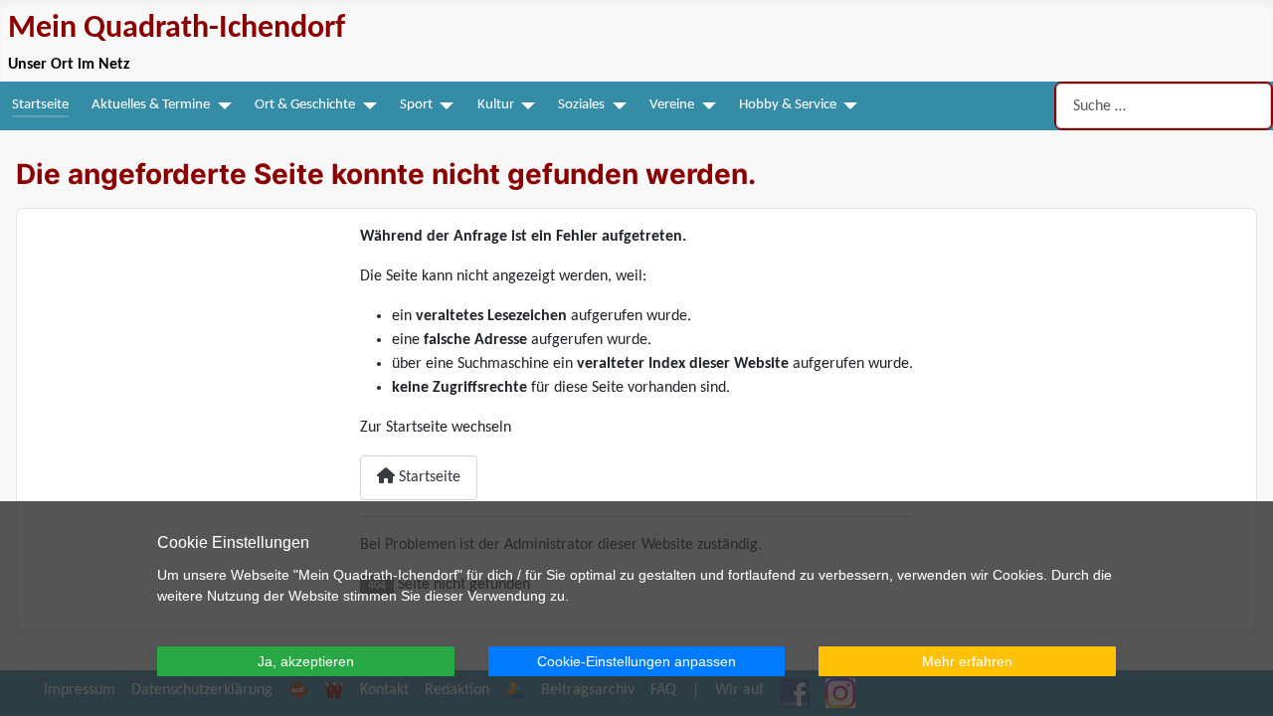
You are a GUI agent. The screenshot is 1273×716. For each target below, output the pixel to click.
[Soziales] (616, 105)
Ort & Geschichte (305, 104)
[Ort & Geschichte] (366, 105)
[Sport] (444, 105)
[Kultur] (525, 105)
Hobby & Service (787, 104)
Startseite (40, 104)
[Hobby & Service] (847, 105)
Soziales (581, 104)
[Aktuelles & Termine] (221, 105)
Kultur (495, 104)
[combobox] (1163, 106)
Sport (416, 104)
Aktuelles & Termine (150, 104)
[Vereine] (705, 105)
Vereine (671, 104)
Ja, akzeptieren (306, 661)
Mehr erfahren (967, 661)
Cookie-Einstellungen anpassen (636, 661)
